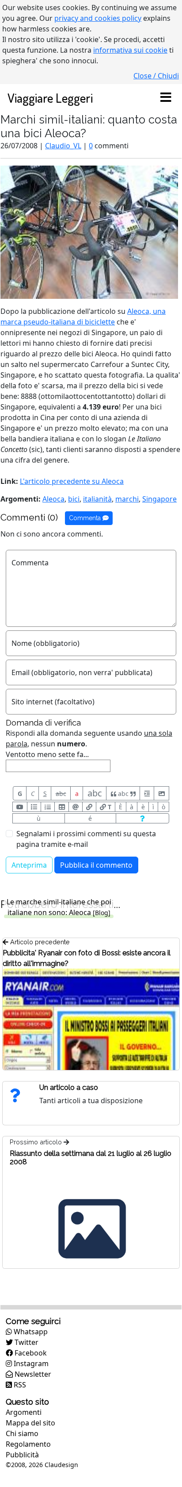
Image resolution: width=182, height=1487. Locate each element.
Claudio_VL (63, 146)
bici (74, 499)
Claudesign (61, 1464)
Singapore (159, 499)
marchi (127, 499)
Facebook (30, 1353)
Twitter (25, 1342)
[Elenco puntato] (34, 807)
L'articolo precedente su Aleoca (72, 481)
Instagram (30, 1363)
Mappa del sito (30, 1423)
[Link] (89, 807)
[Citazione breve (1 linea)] (147, 793)
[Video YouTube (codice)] (19, 807)
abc (61, 793)
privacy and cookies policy (97, 18)
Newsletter (32, 1374)
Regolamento (28, 1444)
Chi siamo (22, 1433)
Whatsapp (30, 1331)
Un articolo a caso (68, 1087)
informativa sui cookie (130, 50)
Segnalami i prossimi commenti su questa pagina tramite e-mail (86, 839)
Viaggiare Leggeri (50, 97)
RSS (19, 1385)
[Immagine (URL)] (161, 793)
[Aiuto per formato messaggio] (142, 818)
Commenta (85, 517)
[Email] (75, 807)
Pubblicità (22, 1455)
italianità (97, 499)
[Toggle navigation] (165, 98)
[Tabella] (61, 807)
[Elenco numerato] (48, 807)
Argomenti (24, 1412)
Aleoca (53, 499)
